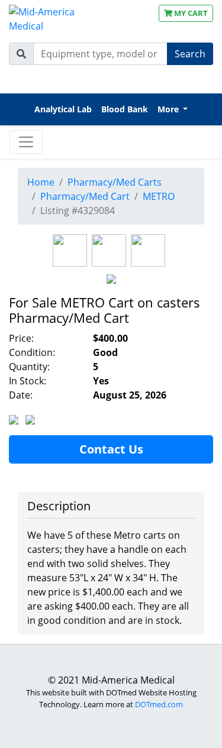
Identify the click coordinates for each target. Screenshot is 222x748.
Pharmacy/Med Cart (85, 196)
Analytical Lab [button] (63, 109)
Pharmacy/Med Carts (114, 182)
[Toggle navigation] (26, 142)
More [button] (169, 109)
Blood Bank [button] (124, 109)
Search (190, 53)
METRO (159, 196)
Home (40, 182)
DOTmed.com (159, 704)
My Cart (190, 13)
